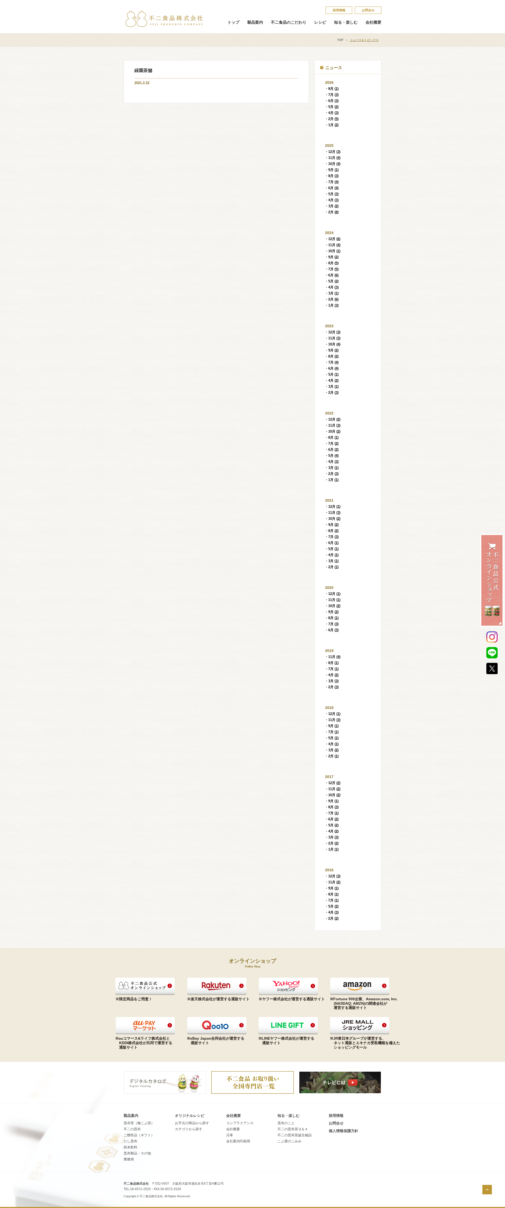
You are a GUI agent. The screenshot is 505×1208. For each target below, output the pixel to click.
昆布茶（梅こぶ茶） (139, 1123)
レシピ (320, 22)
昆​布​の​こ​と (286, 1123)
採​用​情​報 (339, 10)
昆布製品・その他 (137, 1153)
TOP (340, 40)
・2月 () (332, 119)
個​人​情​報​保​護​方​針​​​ (343, 1131)
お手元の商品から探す (192, 1123)
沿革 (229, 1135)
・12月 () (332, 152)
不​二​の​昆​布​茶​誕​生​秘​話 (294, 1135)
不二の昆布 (132, 1129)
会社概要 (373, 22)
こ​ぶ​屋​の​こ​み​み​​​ (289, 1141)
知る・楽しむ (346, 22)
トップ (233, 22)
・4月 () (332, 113)
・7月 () (332, 95)
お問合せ (368, 10)
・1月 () (332, 125)
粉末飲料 (130, 1147)
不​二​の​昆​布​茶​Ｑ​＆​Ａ (292, 1129)
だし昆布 (130, 1141)
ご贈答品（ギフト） (139, 1135)
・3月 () (332, 206)
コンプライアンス (240, 1123)
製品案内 (255, 22)
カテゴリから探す (188, 1129)
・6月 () (332, 101)
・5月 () (332, 107)
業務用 (129, 1159)
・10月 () (332, 164)
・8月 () (332, 89)
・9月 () (332, 170)
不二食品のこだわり (288, 22)
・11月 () (332, 158)
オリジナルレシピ (189, 1115)
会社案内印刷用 (238, 1141)
